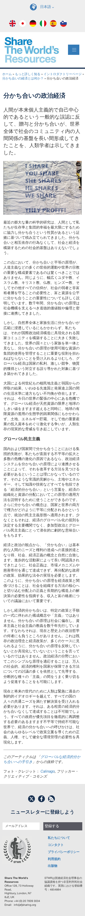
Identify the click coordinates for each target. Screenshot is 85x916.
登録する (52, 826)
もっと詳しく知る (27, 74)
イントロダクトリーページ (63, 74)
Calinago (48, 771)
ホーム (7, 74)
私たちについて (59, 838)
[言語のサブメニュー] (53, 7)
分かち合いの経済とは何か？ (23, 78)
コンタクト (56, 845)
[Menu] (73, 50)
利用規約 (54, 859)
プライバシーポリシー (64, 852)
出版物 (52, 866)
